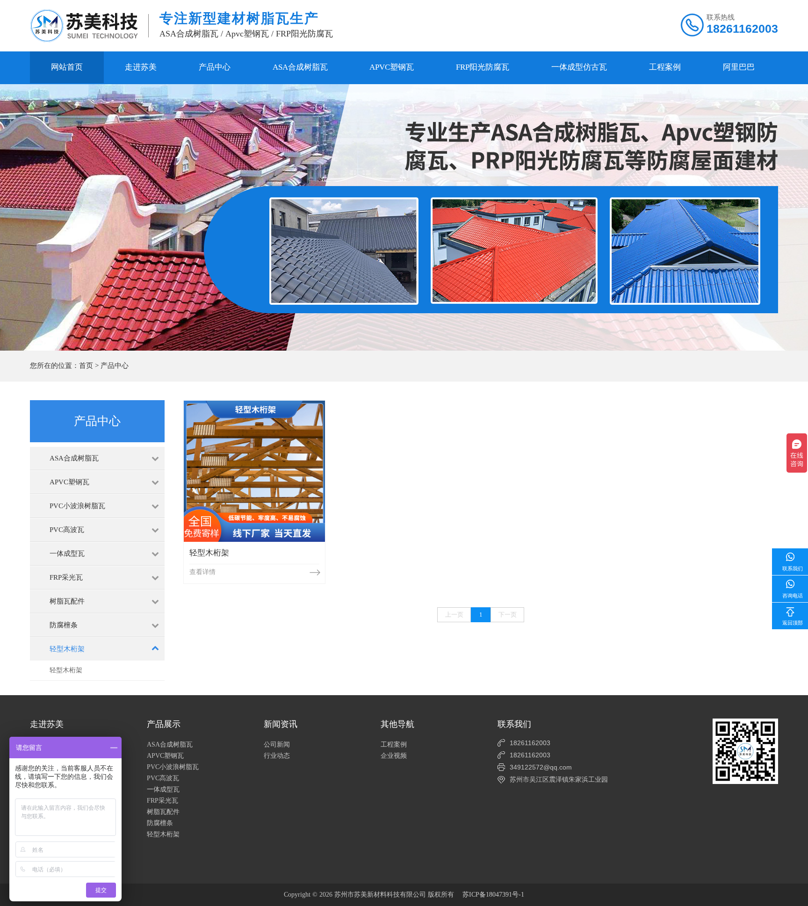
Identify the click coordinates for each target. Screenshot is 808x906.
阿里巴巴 (739, 67)
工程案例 (665, 67)
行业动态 (277, 755)
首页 (86, 365)
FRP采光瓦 (162, 800)
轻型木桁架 (66, 670)
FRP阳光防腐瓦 (482, 67)
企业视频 (394, 755)
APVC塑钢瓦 (391, 67)
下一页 (507, 614)
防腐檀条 (160, 823)
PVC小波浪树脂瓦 (173, 766)
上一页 (454, 614)
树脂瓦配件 (163, 811)
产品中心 (215, 67)
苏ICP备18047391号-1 (493, 894)
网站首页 (67, 67)
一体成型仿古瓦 (579, 67)
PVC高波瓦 (163, 778)
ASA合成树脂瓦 (300, 67)
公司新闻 (277, 744)
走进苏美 (141, 67)
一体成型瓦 (163, 789)
